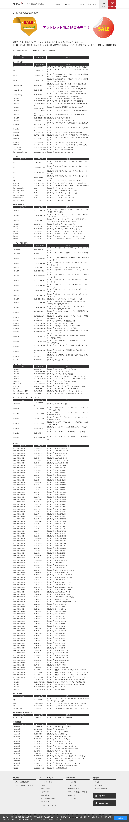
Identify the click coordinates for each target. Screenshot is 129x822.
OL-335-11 (37, 198)
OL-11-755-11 (38, 524)
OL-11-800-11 (38, 536)
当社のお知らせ (46, 792)
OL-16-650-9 (37, 568)
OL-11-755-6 (37, 529)
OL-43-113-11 (38, 599)
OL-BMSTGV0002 (39, 687)
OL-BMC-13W (38, 369)
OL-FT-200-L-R (38, 142)
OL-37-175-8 (37, 582)
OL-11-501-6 (37, 468)
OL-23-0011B (38, 90)
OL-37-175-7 (37, 580)
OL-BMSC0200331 (39, 299)
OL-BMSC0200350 (39, 307)
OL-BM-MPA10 (38, 162)
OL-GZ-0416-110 (39, 768)
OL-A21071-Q (38, 391)
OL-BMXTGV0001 (39, 679)
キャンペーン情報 (46, 782)
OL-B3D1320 (38, 734)
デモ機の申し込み (73, 788)
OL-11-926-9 (37, 558)
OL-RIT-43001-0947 (40, 147)
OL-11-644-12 (38, 490)
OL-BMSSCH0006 (39, 111)
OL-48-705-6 (37, 633)
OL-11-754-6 (37, 521)
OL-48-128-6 (37, 616)
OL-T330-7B (37, 234)
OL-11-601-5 (37, 477)
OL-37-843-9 (37, 594)
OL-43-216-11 (38, 602)
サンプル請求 (72, 782)
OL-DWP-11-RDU (39, 409)
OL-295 (36, 195)
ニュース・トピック (79, 4)
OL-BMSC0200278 (39, 286)
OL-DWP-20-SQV (39, 423)
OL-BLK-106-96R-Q (40, 152)
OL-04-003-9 (37, 456)
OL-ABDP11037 (38, 70)
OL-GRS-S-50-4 (38, 765)
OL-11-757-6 (37, 533)
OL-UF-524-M (38, 672)
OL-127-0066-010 (39, 384)
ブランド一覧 (45, 802)
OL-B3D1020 (38, 729)
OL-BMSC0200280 (39, 295)
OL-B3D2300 (38, 736)
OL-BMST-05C (38, 376)
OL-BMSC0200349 (39, 303)
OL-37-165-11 (38, 575)
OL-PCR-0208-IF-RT (40, 342)
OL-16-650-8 (37, 565)
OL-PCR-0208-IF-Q (39, 337)
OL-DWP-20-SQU (39, 418)
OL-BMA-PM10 (38, 181)
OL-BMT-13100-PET (40, 379)
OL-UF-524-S (38, 675)
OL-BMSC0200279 (39, 290)
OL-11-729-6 (37, 507)
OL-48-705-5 (37, 631)
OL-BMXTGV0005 (39, 684)
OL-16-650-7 (37, 563)
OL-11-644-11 (38, 487)
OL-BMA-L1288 (38, 703)
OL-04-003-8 (37, 453)
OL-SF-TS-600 (38, 360)
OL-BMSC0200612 (39, 374)
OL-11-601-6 (37, 480)
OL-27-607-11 (38, 570)
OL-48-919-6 (37, 643)
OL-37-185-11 (38, 587)
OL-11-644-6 (37, 494)
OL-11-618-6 (37, 485)
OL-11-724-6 (37, 499)
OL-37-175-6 (37, 577)
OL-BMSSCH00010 (40, 98)
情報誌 (43, 785)
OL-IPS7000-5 (38, 758)
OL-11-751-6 (37, 514)
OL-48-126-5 (37, 611)
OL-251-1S (37, 193)
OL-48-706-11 (38, 636)
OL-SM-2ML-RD (38, 428)
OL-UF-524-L (38, 670)
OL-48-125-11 (38, 604)
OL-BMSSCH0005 (39, 103)
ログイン (104, 6)
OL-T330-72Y (38, 231)
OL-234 (36, 188)
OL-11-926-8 (37, 555)
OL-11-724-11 (38, 497)
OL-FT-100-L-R (38, 133)
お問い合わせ (92, 4)
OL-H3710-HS (38, 746)
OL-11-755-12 (38, 526)
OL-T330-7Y (37, 239)
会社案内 (67, 4)
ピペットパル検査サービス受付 (77, 792)
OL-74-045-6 (37, 665)
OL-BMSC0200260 (39, 264)
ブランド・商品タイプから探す (23, 785)
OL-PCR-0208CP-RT (40, 328)
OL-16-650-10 (38, 560)
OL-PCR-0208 (38, 321)
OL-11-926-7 (37, 553)
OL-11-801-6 (37, 543)
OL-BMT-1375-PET (39, 381)
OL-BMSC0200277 (39, 281)
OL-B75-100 (37, 200)
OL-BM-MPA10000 (39, 167)
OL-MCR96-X (38, 224)
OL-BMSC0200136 (39, 211)
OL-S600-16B (38, 388)
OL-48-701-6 (37, 626)
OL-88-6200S (38, 708)
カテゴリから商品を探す (21, 782)
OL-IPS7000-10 (38, 756)
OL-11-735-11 (38, 509)
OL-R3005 (37, 763)
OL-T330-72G (38, 229)
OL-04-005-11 (38, 463)
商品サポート (45, 795)
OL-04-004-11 (38, 460)
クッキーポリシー (63, 819)
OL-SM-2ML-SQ (38, 433)
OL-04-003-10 (38, 448)
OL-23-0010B (38, 85)
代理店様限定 (112, 6)
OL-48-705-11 (38, 628)
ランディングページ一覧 (48, 805)
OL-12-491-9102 (39, 186)
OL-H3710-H (38, 744)
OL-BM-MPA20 (38, 177)
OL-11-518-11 (38, 470)
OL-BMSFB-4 (38, 706)
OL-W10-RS (37, 120)
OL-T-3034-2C (38, 254)
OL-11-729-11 (38, 502)
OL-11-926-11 (38, 548)
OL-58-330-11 (38, 655)
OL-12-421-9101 (39, 183)
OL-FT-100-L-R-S (39, 135)
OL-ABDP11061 (38, 75)
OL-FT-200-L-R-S (39, 145)
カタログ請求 (72, 785)
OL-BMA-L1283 (38, 700)
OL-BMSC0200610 (39, 371)
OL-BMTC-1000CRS (40, 118)
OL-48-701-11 (38, 624)
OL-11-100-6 (37, 465)
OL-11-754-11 (38, 516)
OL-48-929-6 (37, 648)
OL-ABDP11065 (38, 80)
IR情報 (97, 782)
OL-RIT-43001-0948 (40, 150)
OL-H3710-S (37, 749)
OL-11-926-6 (37, 550)
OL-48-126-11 (38, 609)
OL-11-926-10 (38, 546)
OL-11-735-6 (37, 512)
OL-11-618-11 (38, 482)
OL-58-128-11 (38, 650)
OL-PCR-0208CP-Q (39, 326)
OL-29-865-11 (38, 572)
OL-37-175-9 (37, 585)
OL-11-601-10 (38, 475)
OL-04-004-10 (38, 458)
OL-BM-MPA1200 (39, 172)
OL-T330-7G (37, 236)
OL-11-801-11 (38, 541)
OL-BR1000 (37, 739)
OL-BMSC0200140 (39, 215)
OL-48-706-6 (37, 638)
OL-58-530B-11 (38, 660)
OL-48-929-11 (38, 645)
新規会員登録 (103, 803)
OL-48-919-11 (38, 641)
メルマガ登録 (72, 798)
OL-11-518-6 (37, 473)
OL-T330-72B (38, 226)
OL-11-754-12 (38, 519)
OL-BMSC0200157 (39, 220)
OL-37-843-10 (38, 589)
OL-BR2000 (37, 741)
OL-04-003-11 (38, 451)
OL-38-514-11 (38, 597)
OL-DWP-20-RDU (39, 413)
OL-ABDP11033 (38, 67)
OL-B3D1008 (38, 727)
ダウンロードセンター (48, 798)
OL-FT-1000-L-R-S (39, 124)
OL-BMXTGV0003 (39, 682)
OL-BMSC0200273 (39, 267)
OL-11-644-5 (37, 492)
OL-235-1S (37, 190)
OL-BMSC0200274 (39, 271)
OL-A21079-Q (38, 393)
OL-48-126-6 (37, 614)
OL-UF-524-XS (38, 677)
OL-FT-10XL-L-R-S (39, 139)
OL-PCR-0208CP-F (39, 323)
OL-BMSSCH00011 (40, 101)
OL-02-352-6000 (39, 386)
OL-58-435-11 (38, 658)
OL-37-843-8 (37, 592)
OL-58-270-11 (38, 653)
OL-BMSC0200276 (39, 276)
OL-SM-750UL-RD (39, 438)
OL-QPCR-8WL (38, 249)
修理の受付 (71, 795)
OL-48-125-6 (37, 606)
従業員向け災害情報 (101, 788)
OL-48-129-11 (38, 619)
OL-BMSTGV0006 (39, 689)
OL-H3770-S (37, 753)
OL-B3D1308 (38, 731)
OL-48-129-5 (37, 621)
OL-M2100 (37, 761)
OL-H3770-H (38, 751)
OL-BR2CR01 (38, 717)
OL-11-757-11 (38, 531)
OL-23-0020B (38, 95)
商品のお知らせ (46, 788)
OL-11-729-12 (38, 504)
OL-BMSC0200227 (39, 259)
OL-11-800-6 (37, 538)
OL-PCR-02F (37, 356)
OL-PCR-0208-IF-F (39, 332)
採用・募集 (98, 785)
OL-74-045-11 (38, 662)
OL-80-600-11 (38, 667)
